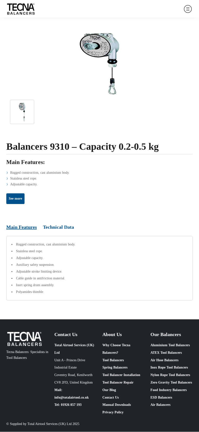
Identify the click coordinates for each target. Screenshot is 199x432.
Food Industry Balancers (168, 390)
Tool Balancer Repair (117, 382)
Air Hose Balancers (164, 360)
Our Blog (109, 390)
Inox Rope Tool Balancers (169, 367)
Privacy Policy (113, 412)
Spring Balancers (114, 367)
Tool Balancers (113, 360)
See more (15, 198)
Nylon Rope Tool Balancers (170, 375)
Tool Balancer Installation (121, 375)
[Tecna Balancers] (20, 8)
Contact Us (110, 397)
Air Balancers (160, 405)
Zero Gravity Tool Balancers (171, 382)
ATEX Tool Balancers (166, 352)
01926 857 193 (71, 405)
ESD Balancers (161, 397)
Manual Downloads (116, 405)
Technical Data (58, 227)
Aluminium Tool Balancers (170, 345)
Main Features (21, 227)
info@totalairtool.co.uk (71, 397)
